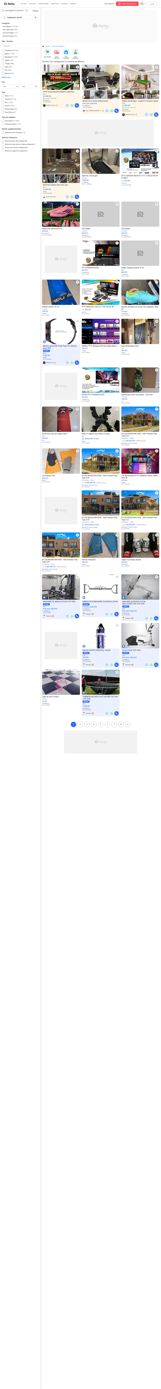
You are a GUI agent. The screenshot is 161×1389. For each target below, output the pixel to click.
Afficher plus (6, 77)
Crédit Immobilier (43, 3)
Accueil (47, 46)
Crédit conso (55, 3)
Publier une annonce (129, 4)
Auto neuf (24, 3)
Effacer (36, 11)
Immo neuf (32, 3)
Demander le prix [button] (92, 439)
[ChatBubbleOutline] (67, 105)
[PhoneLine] (77, 105)
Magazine (73, 3)
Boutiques (64, 3)
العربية (152, 4)
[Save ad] (77, 67)
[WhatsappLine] (72, 105)
